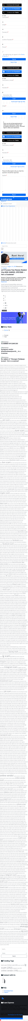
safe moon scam (9, 836)
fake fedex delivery (21, 550)
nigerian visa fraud (10, 286)
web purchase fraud (12, 922)
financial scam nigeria (19, 582)
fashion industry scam (4, 574)
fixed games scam (7, 587)
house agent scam (14, 640)
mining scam (22, 721)
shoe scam (21, 851)
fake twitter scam (12, 567)
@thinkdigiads (10, 398)
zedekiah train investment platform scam (16, 939)
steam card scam (16, 864)
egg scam (9, 528)
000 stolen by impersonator (21, 378)
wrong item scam (7, 934)
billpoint (8, 446)
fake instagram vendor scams (21, 555)
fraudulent (2, 600)
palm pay (15, 792)
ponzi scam (10, 814)
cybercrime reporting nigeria (13, 498)
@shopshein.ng (7, 395)
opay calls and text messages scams (19, 782)
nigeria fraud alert (7, 738)
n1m (8, 731)
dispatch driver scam (17, 515)
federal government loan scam (20, 576)
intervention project (13, 677)
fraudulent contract (18, 600)
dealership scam (18, 505)
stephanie (3, 866)
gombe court (12, 625)
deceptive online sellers (9, 507)
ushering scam (19, 902)
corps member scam (10, 486)
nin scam (21, 748)
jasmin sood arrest (24, 684)
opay (11, 782)
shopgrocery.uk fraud (4, 853)
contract (25, 484)
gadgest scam (8, 613)
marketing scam (7, 719)
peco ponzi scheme (15, 799)
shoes (17, 851)
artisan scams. (15, 416)
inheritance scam (9, 660)
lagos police (19, 705)
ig (9, 653)
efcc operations (24, 525)
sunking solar (2, 869)
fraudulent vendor (13, 608)
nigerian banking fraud (15, 740)
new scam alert (22, 737)
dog (11, 518)
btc (17, 456)
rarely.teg (17, 822)
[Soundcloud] (4, 981)
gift (13, 618)
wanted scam (3, 914)
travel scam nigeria (12, 887)
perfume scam (3, 801)
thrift (8, 880)
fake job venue (18, 559)
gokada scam (15, 621)
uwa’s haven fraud (6, 904)
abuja (6, 401)
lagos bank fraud (22, 700)
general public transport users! (6, 618)
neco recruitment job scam (5, 737)
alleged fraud (2, 411)
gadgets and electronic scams (5, 615)
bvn (1, 462)
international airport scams (14, 674)
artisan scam (9, 416)
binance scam (16, 446)
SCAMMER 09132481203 (9, 343)
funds (11, 612)
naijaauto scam (11, 733)
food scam (6, 590)
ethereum (14, 537)
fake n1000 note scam (23, 560)
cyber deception (23, 498)
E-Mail (4, 25)
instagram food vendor (13, 663)
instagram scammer (4, 669)
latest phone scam (13, 710)
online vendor (7, 775)
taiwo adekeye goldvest (16, 871)
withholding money (12, 933)
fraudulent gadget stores (22, 602)
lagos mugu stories (13, 705)
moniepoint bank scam (22, 728)
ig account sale (13, 653)
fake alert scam (10, 546)
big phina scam (25, 444)
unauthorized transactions (7, 899)
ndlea (26, 735)
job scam (7, 691)
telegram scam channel (21, 875)
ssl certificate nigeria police (22, 863)
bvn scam (6, 462)
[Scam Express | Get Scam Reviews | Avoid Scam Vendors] (7, 199)
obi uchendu (21, 755)
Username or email (8, 80)
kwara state (7, 700)
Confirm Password (7, 39)
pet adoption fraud (19, 800)
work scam (26, 933)
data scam (3, 503)
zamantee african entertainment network (15, 938)
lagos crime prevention (13, 703)
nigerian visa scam (19, 746)
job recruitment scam (20, 689)
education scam (19, 522)
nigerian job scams (15, 743)
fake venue (23, 567)
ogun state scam (13, 756)
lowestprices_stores (16, 715)
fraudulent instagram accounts (16, 603)
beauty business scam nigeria (19, 432)
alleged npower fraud (10, 411)
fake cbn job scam (17, 547)
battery (10, 432)
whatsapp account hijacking (5, 926)
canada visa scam (21, 466)
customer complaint (11, 495)
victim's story (24, 907)
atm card (4, 418)
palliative (2, 792)
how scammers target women (20, 641)
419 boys (21, 380)
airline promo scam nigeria (18, 406)
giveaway (9, 620)
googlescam (25, 625)
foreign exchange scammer (14, 593)
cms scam (22, 477)
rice (23, 829)
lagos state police (15, 708)
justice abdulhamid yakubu (18, 695)
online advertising (3, 765)
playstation (12, 807)
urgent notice (23, 901)
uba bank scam (9, 291)
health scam (8, 636)
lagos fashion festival (22, 703)
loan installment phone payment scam (9, 713)
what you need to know (4, 931)
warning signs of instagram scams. (10, 917)
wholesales (16, 931)
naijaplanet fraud (18, 733)
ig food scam (18, 653)
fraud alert (21, 595)
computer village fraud (14, 484)
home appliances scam (12, 638)
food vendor (17, 589)
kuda (25, 698)
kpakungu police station (19, 698)
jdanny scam (2, 686)
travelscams (2, 889)
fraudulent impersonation (5, 603)
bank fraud (12, 431)
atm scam (6, 420)
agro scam (2, 406)
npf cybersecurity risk (14, 751)
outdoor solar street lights (18, 789)
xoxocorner (13, 934)
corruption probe (3, 487)
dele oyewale (21, 510)
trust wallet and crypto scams (14, 891)
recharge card (24, 824)
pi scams (8, 807)
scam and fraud (18, 840)
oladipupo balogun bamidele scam (16, 760)
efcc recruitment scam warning (6, 527)
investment (3, 679)
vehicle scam (7, 906)
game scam (14, 616)
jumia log (7, 695)
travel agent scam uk (15, 885)
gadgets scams (3, 616)
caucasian (8, 471)
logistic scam (2, 715)
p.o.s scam (9, 790)
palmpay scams (3, 794)
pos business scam (21, 814)
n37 (21, 731)
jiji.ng (20, 686)
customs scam (5, 498)
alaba (13, 410)
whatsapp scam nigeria (9, 929)
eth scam (18, 537)
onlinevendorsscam (16, 780)
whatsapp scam (22, 970)
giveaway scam (14, 620)
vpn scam (16, 912)
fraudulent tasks (22, 607)
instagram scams (22, 669)
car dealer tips (9, 467)
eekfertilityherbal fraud (4, 523)
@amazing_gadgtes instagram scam (7, 383)
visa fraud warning (19, 291)
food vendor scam (24, 589)
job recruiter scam (3, 689)
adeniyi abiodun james (11, 403)
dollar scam (21, 518)
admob (26, 403)
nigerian (24, 738)
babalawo (18, 427)
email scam (2, 533)
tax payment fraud (10, 873)
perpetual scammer (11, 800)
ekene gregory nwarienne (16, 528)
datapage (24, 501)
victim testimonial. (17, 909)
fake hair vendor (24, 552)
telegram (2, 875)
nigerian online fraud (8, 745)
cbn (3, 472)
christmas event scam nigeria (12, 474)
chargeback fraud (3, 474)
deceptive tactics (20, 508)
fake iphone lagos (3, 557)
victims (11, 909)
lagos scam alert (3, 708)
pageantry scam (17, 790)
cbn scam (6, 472)
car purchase (2, 469)
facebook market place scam (11, 542)
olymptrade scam (14, 763)
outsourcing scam (3, 790)
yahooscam (7, 936)
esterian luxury (9, 537)
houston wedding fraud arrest (8, 641)
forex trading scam (7, 595)
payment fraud (10, 797)
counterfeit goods (21, 487)
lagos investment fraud (4, 705)
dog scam (17, 518)
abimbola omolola (15, 400)
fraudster (12, 597)
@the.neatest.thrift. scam (17, 396)
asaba (25, 416)
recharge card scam (4, 826)
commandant (11, 481)
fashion (10, 570)
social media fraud (12, 856)
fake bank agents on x (4, 547)
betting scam (4, 438)
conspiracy (21, 484)
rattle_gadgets (21, 822)
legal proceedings (10, 711)
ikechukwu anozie (3, 658)
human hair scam (3, 648)
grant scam (7, 627)
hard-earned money (11, 635)
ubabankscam (18, 894)
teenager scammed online (20, 873)
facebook (16, 540)
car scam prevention (20, 469)
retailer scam (16, 829)
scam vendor (12, 845)
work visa (2, 934)
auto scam (5, 422)
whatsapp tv (18, 929)
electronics (2, 532)
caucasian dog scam (14, 471)
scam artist (24, 840)
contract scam (3, 486)
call (19, 464)
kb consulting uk (12, 696)
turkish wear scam (12, 892)
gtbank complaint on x (4, 628)
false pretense (25, 569)
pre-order (23, 816)
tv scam (18, 892)
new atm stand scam (15, 737)
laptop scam (6, 710)
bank (13, 428)
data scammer (11, 503)
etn (21, 537)
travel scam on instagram (21, 887)
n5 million (17, 731)
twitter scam (22, 892)
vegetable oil (22, 904)
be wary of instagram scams (16, 444)
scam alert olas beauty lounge (9, 840)
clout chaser (17, 477)
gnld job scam (2, 621)
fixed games (18, 586)
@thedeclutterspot (3, 398)
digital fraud (9, 513)
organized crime (13, 785)
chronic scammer (3, 476)
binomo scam (6, 448)
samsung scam (3, 838)
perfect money (22, 799)
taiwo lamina (23, 871)
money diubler (22, 723)
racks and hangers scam (21, 821)
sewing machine (12, 849)
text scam (11, 878)
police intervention (6, 812)
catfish (4, 471)
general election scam (21, 616)
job (19, 687)
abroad (24, 400)
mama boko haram (6, 718)
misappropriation (3, 723)
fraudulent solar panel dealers (13, 607)
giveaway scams (21, 620)
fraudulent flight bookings (12, 602)
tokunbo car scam (7, 883)
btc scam (21, 456)
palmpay (18, 792)
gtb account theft (19, 626)
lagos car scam (24, 701)
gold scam (20, 622)
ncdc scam (16, 735)
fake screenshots (15, 565)
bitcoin (11, 448)
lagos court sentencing (4, 703)
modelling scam (10, 723)
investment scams (7, 682)
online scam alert (21, 768)
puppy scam (7, 821)
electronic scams (14, 532)
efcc (10, 523)
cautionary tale (21, 471)
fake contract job (6, 549)
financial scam (11, 582)
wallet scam (20, 912)
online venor (23, 780)
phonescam (2, 806)
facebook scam (8, 544)
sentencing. (16, 848)
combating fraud (5, 481)
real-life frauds (5, 824)
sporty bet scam (13, 861)
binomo (1, 448)
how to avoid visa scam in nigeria (15, 643)
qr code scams (13, 821)
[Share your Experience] (0, 1020)
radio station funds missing (9, 822)
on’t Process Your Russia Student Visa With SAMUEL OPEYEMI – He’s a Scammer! (14, 272)
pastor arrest (20, 794)
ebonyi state (20, 520)
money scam (9, 728)
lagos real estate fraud (11, 706)
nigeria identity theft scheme (17, 738)
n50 (0, 733)
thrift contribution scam (21, 880)
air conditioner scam (9, 406)
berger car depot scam (4, 436)
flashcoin (14, 587)
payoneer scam (23, 797)
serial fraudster (3, 849)
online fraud (10, 765)
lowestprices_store (8, 715)
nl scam (15, 750)
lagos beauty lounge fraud (5, 701)
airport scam (8, 408)
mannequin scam (13, 718)
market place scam (14, 719)
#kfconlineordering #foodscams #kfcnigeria (13, 375)
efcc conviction (19, 523)
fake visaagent (3, 569)
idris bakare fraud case (4, 653)
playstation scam (18, 807)
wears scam (4, 922)
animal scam (22, 413)
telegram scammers (3, 876)
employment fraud (9, 533)
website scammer (19, 922)
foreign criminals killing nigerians (21, 591)
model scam (16, 723)
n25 (20, 731)
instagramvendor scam (7, 672)
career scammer (20, 467)
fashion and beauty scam (18, 570)
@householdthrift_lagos (14, 388)
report (1, 829)
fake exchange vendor (13, 550)
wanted (25, 912)
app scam (10, 414)
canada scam (15, 466)
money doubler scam (18, 724)
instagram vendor (13, 670)
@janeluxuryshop (22, 388)
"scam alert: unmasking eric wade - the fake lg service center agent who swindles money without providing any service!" (13, 372)
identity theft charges (22, 652)
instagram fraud (22, 663)
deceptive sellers (13, 508)
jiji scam (24, 686)
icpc (22, 650)
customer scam (19, 495)
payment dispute (3, 797)
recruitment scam (17, 826)
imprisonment (3, 660)
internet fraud (5, 675)
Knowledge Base (8, 991)
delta (10, 512)
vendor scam (13, 906)
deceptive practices (18, 507)
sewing (7, 849)
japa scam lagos (17, 684)
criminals (19, 489)
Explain (4, 175)
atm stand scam (13, 420)
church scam (20, 476)
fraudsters (17, 597)
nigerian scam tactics (4, 746)
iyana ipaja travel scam (4, 684)
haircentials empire (5, 633)
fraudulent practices (9, 605)
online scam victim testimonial (17, 770)
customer (5, 495)
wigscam (1, 933)
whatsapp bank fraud (15, 926)
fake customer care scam (14, 549)
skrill (18, 854)
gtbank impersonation (13, 628)
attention (18, 420)
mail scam (20, 716)
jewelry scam (14, 686)
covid (26, 487)
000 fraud (5, 378)
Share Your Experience (8, 206)
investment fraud (9, 679)
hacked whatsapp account (18, 631)
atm (1, 418)
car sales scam (8, 469)
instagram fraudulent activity (5, 665)
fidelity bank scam (17, 579)
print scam (20, 817)
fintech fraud (9, 584)
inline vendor (15, 660)
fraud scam (7, 597)
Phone (4, 47)
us (13, 902)
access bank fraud (11, 401)
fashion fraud (14, 572)
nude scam (5, 755)
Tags (5, 336)
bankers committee (6, 431)
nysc (17, 755)
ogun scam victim (6, 756)
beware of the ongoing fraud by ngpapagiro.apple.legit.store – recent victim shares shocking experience (14, 443)
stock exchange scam (9, 866)
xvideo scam (2, 936)
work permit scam (19, 933)
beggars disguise (25, 434)
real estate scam (12, 824)
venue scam (18, 906)
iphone (13, 682)
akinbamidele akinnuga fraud (5, 410)
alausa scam (16, 410)
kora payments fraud (10, 698)
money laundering (17, 726)
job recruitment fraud (11, 689)
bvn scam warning (14, 462)
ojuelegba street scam (21, 756)
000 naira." (9, 378)
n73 (2, 733)
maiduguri (4, 716)
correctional (17, 486)
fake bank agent (24, 545)
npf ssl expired (22, 751)
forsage (12, 595)
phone (10, 804)
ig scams (12, 656)
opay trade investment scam (18, 783)
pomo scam (2, 814)
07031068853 (2, 381)
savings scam (15, 838)
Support (6, 992)
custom (1, 495)
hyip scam (9, 648)
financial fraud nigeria (4, 582)
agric (22, 405)
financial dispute (9, 581)
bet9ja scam (11, 436)
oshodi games (2, 787)
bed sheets (19, 434)
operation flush (3, 785)
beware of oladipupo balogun (19, 441)
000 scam (14, 378)
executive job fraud (9, 538)
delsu (8, 512)
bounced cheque (14, 454)
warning (20, 916)
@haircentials (6, 388)
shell (6, 851)
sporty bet (7, 861)
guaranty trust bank (8, 630)
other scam (22, 787)
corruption (22, 486)
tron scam (2, 891)
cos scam (9, 487)
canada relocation (8, 466)
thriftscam (10, 882)
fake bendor (11, 547)
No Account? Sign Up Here (18, 101)
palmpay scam (23, 792)
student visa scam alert (12, 289)
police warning (14, 812)
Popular (6, 335)
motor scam (9, 729)
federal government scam (5, 577)
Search (4, 201)
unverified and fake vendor (14, 900)
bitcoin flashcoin (17, 448)
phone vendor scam (15, 806)
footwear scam (3, 591)
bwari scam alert (21, 462)
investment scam (6, 681)
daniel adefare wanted (4, 501)
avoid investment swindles (11, 425)
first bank (8, 586)
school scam (23, 845)
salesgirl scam (20, 836)
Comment (4, 310)
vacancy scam (15, 904)
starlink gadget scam (4, 864)
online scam (15, 768)
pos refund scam (13, 816)
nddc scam (22, 735)
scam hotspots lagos (19, 841)
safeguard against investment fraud (21, 834)
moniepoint (15, 728)
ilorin (18, 658)
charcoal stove (21, 472)
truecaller (6, 891)
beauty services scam (4, 434)
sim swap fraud (12, 853)
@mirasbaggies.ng (13, 390)
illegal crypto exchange (11, 658)
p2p (13, 790)
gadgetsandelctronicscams (20, 613)
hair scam (12, 633)
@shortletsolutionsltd (14, 395)
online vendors (12, 778)
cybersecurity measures (4, 500)
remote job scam (18, 827)
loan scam (20, 713)
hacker (25, 631)
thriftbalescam (13, 880)
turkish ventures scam (4, 892)
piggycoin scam (22, 806)
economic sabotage (12, 522)
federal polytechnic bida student (16, 577)
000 (17, 377)
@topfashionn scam (17, 398)
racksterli (2, 822)
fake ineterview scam (4, 554)
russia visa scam (8, 288)
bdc (12, 432)
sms (3, 856)
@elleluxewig (10, 386)
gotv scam (2, 626)
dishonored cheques (9, 515)
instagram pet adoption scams (17, 665)
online (24, 763)
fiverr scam (13, 586)
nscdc (26, 751)
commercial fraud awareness (20, 481)
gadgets (13, 613)
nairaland (24, 733)
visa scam (17, 911)
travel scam (4, 887)
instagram (3, 662)
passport (16, 794)
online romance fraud (16, 766)
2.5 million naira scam (4, 380)
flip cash (17, 587)
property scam (13, 819)
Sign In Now (14, 62)
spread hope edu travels (11, 863)
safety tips (15, 836)
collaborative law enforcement (14, 479)
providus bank (19, 819)
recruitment (11, 826)
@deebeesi (16, 385)
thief (26, 878)
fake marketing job (15, 560)
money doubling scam (9, 726)
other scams (3, 789)
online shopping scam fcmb (12, 773)
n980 (7, 733)
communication (3, 482)
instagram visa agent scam (17, 672)
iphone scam (18, 683)
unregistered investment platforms (20, 899)
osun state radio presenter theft (12, 787)
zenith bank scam (8, 943)
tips (3, 883)
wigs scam (6, 933)
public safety (2, 821)
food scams (13, 589)
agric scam (25, 405)
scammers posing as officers (12, 843)
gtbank (24, 626)
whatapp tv (18, 924)
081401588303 (13, 381)
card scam (14, 467)
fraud (16, 595)
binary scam (25, 446)
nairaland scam (5, 735)
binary (21, 446)
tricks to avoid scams (23, 889)
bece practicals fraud (13, 434)
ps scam (23, 819)
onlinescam (10, 768)
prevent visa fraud (3, 817)
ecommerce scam (4, 522)
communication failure (11, 482)
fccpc (13, 576)
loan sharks (25, 713)
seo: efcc (20, 848)
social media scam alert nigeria (16, 858)
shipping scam (10, 851)
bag (7, 428)
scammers (5, 843)
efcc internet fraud (12, 525)
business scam (15, 460)
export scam (16, 538)
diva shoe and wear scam (19, 517)
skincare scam (7, 854)
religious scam (11, 827)
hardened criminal (18, 635)
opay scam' (9, 783)
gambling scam (9, 616)
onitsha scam (20, 763)
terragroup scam (11, 876)
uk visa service (18, 897)
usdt (15, 902)
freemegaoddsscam (12, 610)
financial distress (16, 581)
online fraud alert (17, 765)
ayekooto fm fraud (12, 427)
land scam (2, 710)
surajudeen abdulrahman (20, 869)
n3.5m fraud (12, 731)
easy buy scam (15, 520)
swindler (9, 871)
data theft (16, 503)
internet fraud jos (11, 675)
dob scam (8, 518)
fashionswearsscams (20, 574)
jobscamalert (13, 691)
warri (19, 917)
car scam (13, 469)
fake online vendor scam (13, 564)
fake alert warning (17, 545)
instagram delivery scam (11, 661)
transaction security (7, 885)
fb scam (8, 576)
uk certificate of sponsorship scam (11, 895)
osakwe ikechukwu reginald (22, 785)
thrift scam (4, 882)
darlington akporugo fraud (14, 501)
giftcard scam (16, 618)
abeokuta (9, 400)
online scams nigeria (7, 770)
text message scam (19, 877)
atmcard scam (9, 418)
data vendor (21, 503)
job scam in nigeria (3, 693)
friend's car (19, 610)
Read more (4, 282)
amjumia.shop (22, 411)
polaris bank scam (6, 809)
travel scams (7, 889)
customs (15, 496)
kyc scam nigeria (15, 700)
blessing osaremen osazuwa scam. (14, 449)
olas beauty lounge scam (13, 761)
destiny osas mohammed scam (18, 512)
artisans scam (21, 416)
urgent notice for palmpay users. (6, 902)
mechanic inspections (9, 721)
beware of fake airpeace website (14, 439)
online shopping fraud (19, 771)
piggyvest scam (3, 807)
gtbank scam (20, 628)
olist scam (20, 761)
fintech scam (17, 584)
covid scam (11, 489)
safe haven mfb (3, 836)
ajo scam (21, 408)
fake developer (23, 549)
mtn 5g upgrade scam (16, 729)
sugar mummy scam (24, 868)
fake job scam (12, 559)
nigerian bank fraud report (5, 740)
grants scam (13, 626)
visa (6, 911)
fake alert (4, 545)
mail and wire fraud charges (12, 716)
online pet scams (8, 766)
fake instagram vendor (11, 555)
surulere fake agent (3, 871)
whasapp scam (13, 924)
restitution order (10, 829)
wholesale (12, 931)
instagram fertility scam (4, 663)
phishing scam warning (4, 804)
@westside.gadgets (3, 400)
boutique (20, 454)
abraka (20, 400)
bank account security (19, 428)
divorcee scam (3, 518)
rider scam (7, 831)
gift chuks (5, 620)
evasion (23, 537)
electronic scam (8, 532)
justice (11, 695)
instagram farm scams (21, 661)
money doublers (10, 725)
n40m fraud (25, 731)
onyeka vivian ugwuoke (4, 782)
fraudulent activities (9, 600)
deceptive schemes (6, 508)
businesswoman (23, 460)
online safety (4, 768)
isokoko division (24, 682)
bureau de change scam (19, 458)
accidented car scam (19, 401)
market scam (21, 720)
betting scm (11, 438)
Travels (5, 268)
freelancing (6, 610)
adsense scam (6, 405)
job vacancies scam (17, 693)
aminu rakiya (16, 411)
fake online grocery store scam (6, 562)
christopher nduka (22, 474)
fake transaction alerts (4, 567)
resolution (5, 829)
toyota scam (14, 883)
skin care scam (13, 854)
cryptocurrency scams (22, 491)
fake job (9, 557)
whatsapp (24, 924)
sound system (7, 859)
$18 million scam (6, 376)
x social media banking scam (21, 934)
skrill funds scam (22, 854)
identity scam (5, 652)
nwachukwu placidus (12, 755)
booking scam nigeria (19, 453)
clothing (8, 477)
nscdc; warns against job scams (6, 753)
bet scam (15, 436)
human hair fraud (22, 646)
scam (20, 838)
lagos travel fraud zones (23, 708)
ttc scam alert (22, 891)
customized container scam (8, 496)
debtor (22, 505)
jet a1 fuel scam (8, 686)
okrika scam (19, 758)
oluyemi (8, 763)
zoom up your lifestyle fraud (17, 943)
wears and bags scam (18, 920)
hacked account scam (8, 631)
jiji (18, 686)
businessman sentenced (4, 460)
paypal (1, 799)
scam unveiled (6, 845)
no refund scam (22, 750)
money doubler (3, 725)
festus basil (6, 579)
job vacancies (10, 693)
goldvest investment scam (9, 623)
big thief (1, 446)
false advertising (19, 569)
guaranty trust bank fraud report (19, 630)
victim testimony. (18, 907)
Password (5, 32)
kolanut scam (2, 698)
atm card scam (15, 418)
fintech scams (3, 586)
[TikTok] (4, 982)
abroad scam (2, 401)
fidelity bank (11, 579)
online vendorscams (8, 780)
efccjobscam (18, 525)
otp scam (10, 789)
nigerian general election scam (15, 742)
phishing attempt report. (15, 802)
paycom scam (16, 795)
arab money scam (16, 414)
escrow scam (8, 535)
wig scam (24, 931)
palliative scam (8, 792)
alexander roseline (23, 410)
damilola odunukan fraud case (20, 500)
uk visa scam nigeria (11, 897)
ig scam (6, 656)
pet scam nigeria (7, 802)
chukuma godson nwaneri (12, 476)
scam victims (17, 845)
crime (16, 489)
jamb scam (11, 684)
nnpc (18, 750)
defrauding (17, 510)
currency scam (22, 493)
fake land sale (8, 560)
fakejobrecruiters (5, 559)
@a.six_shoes (19, 381)
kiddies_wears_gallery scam (21, 696)
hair (1, 633)
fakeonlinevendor (16, 562)
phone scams (8, 806)
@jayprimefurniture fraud (5, 390)
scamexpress (11, 841)
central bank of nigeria (13, 472)
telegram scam (11, 875)
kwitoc (10, 700)
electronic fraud (13, 530)
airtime (12, 408)
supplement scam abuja (10, 869)
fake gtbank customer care (15, 552)
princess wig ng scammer (12, 817)
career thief (25, 467)
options (7, 785)
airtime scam (16, 408)
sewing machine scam (20, 849)
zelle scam (4, 941)
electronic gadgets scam (21, 530)
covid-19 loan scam (3, 489)
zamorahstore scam (4, 939)
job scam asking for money (22, 691)
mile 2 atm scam (17, 721)
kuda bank (2, 700)
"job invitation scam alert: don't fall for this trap (15, 370)
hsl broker (8, 645)
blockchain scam (3, 451)
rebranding (19, 824)
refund (22, 826)
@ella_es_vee (4, 386)
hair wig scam (17, 633)
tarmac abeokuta (3, 873)
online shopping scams (22, 773)
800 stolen (25, 380)
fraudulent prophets (17, 605)
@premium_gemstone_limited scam (9, 393)
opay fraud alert (3, 783)
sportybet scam (20, 861)
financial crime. (25, 579)
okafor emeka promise (4, 758)
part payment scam (10, 794)
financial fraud (23, 581)
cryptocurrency (3, 491)
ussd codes (25, 902)
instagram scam (10, 667)
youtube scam (13, 936)
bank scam (19, 430)
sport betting (19, 859)
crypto (26, 489)
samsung (25, 836)
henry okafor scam (14, 636)
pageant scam (24, 790)
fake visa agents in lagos (10, 569)
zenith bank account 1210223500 (18, 941)
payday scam (22, 795)
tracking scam (19, 883)
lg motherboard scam (18, 711)
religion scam (6, 827)
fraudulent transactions (5, 608)
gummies (2, 631)
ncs (19, 735)
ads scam (11, 405)
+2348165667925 (12, 376)
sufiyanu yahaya (16, 868)
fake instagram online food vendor (15, 554)
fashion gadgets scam (22, 572)
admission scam (20, 403)
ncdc (13, 735)
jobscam (2, 691)
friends (22, 610)
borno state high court (6, 454)
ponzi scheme (15, 814)
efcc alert (14, 523)
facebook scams (17, 544)
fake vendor (18, 567)
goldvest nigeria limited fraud (20, 623)
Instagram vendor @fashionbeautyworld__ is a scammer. (10, 351)
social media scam (4, 858)
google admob (18, 625)
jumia (4, 695)
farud (7, 570)
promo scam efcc (6, 819)
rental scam (24, 827)
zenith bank (9, 941)
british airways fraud (12, 456)
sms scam (6, 856)
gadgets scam (22, 615)
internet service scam (19, 675)
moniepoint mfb (3, 729)
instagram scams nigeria (4, 670)
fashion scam (12, 574)
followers (22, 587)
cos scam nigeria (14, 487)
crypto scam (5, 493)
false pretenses (3, 570)
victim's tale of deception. (5, 909)
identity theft (13, 652)
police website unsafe (21, 812)
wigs (20, 931)
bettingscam (25, 436)
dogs (13, 518)
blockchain (23, 449)
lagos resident (18, 706)
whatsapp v (24, 929)
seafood (1, 846)
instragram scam (5, 674)
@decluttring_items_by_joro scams (6, 385)
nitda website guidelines (8, 750)
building (6, 458)
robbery (10, 831)
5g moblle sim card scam (14, 380)
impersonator (21, 658)
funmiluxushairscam (16, 612)
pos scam (19, 816)
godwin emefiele (9, 621)
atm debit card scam (22, 418)
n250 (5, 733)
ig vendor (17, 656)
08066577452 (7, 381)
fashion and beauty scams (6, 572)
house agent (7, 640)
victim (13, 907)
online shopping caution (10, 771)
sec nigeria (6, 846)
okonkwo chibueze (13, 758)
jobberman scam (23, 687)
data (21, 501)
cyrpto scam (11, 500)
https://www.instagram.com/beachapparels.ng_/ (9, 646)
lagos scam (24, 706)
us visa (1, 904)
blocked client (10, 451)
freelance (20, 608)
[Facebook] (4, 979)
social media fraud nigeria (21, 856)
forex (21, 593)
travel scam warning (14, 889)
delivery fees (4, 512)
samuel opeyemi (9, 838)
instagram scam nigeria (13, 669)
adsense (1, 405)
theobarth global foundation (19, 878)
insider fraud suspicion (23, 660)
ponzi (6, 814)
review (20, 829)
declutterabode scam (4, 510)
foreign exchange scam (4, 593)
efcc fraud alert (5, 525)
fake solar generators (23, 565)
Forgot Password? (7, 97)
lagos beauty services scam (16, 701)
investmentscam (16, 681)
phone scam (21, 804)
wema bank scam (6, 924)
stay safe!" (10, 864)
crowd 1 (22, 489)
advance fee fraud (16, 405)
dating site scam (11, 505)
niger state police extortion (13, 748)
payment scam (16, 797)
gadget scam (15, 615)
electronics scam (22, 532)
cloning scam (25, 476)
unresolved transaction (4, 900)
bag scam (10, 428)
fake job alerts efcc (14, 557)
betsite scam (20, 436)
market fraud (19, 718)
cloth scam (12, 477)
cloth (1, 478)
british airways (5, 456)
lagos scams (9, 708)
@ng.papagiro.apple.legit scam (6, 391)
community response (20, 482)
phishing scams (23, 802)
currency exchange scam (15, 493)
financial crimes (3, 581)
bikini (5, 446)
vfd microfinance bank (7, 907)
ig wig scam (22, 656)
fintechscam (23, 584)
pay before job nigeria (9, 795)
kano (8, 696)
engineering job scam (17, 533)
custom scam (20, 496)
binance (11, 446)
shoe (14, 851)
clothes (4, 477)
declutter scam (11, 510)
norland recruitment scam (5, 751)
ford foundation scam (10, 591)
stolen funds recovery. (18, 866)
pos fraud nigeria (6, 816)
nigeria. (1, 738)
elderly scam (7, 530)
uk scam (19, 895)
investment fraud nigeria (18, 679)
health (23, 635)
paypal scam (7, 799)
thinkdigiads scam (3, 880)
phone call (15, 804)
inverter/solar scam (21, 677)
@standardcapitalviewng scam (6, 396)
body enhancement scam (10, 453)
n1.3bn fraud (4, 731)
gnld (26, 620)
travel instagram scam (23, 885)
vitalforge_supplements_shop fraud (7, 912)
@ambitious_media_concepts (19, 383)
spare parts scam (14, 859)
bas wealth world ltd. (4, 432)
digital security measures (16, 513)
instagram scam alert (22, 667)
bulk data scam (12, 458)
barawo (26, 431)
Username (5, 17)
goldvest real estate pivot (5, 625)
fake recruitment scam (7, 565)
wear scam (25, 921)
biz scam (5, 449)
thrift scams (14, 882)
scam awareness (3, 841)
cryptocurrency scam (11, 491)
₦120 (8, 944)
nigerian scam (24, 745)
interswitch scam (5, 677)
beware (15, 438)
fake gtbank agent (6, 552)
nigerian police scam (17, 745)
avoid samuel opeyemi (7, 284)
